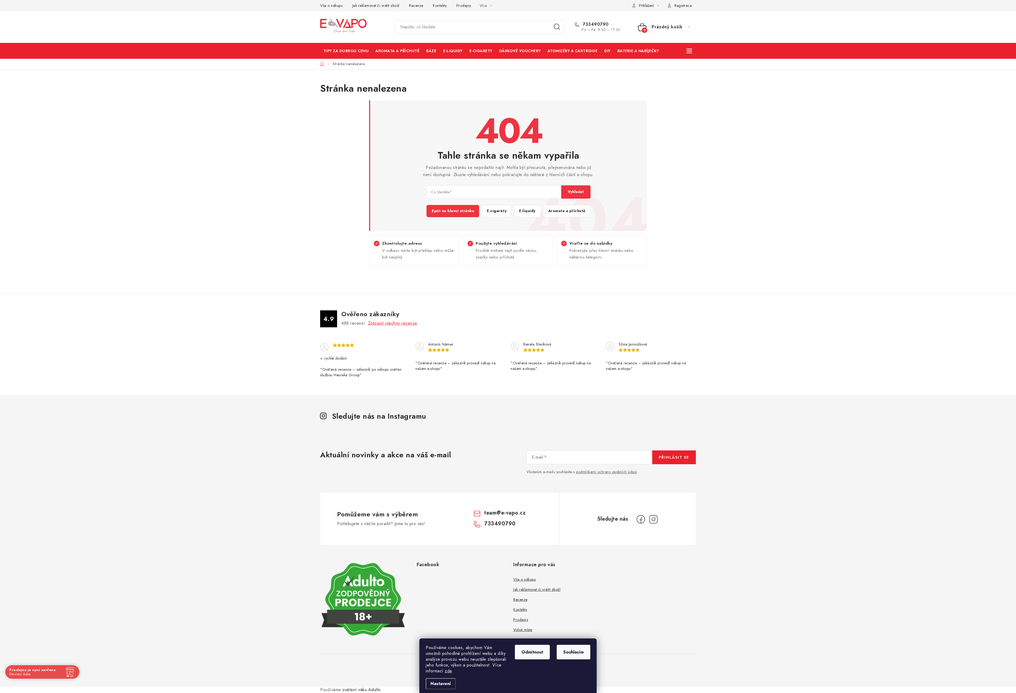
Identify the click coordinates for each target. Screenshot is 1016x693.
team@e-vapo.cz (504, 513)
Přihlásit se (674, 457)
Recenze (416, 5)
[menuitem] (346, 51)
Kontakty (440, 5)
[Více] (689, 51)
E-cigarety (496, 210)
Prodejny (463, 5)
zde (448, 671)
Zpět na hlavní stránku (453, 210)
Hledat (557, 27)
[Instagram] (653, 519)
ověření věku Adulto (361, 690)
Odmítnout (532, 652)
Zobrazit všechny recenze (392, 323)
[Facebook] (641, 519)
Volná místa (522, 629)
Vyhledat (576, 191)
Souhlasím (573, 652)
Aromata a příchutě (567, 210)
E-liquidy (527, 210)
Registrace (683, 5)
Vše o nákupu (331, 5)
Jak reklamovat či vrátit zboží (376, 5)
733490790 (595, 24)
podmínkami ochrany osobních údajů (606, 472)
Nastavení (440, 684)
